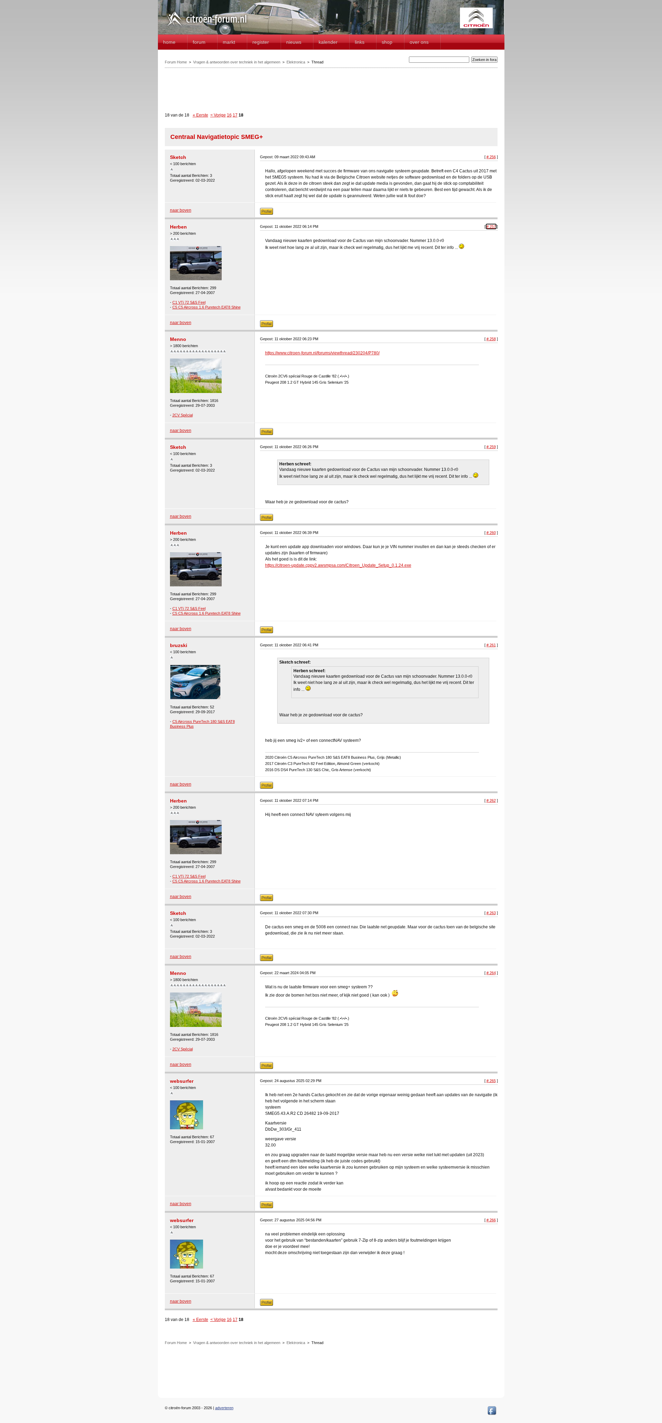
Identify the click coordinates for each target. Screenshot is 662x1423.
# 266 (491, 1220)
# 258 (491, 339)
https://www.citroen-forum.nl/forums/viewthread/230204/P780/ (322, 353)
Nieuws (293, 42)
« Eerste (200, 115)
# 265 (491, 1081)
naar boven (180, 210)
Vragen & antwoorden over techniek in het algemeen (236, 62)
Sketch (178, 157)
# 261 (491, 645)
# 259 (491, 447)
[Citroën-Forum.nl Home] (207, 26)
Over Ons (419, 42)
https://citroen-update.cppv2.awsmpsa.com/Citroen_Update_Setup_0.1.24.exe (338, 565)
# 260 (491, 533)
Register (260, 42)
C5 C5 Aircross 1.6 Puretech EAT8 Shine (206, 307)
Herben (178, 227)
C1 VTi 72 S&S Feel (188, 302)
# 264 (491, 973)
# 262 (491, 800)
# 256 (491, 157)
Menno (178, 339)
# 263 (491, 913)
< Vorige (218, 115)
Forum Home (176, 62)
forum (199, 42)
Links (359, 42)
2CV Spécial (182, 415)
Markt (229, 42)
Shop (387, 42)
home (169, 42)
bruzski (178, 645)
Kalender (328, 42)
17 (235, 115)
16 (229, 115)
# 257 (491, 226)
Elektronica (296, 62)
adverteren (224, 1408)
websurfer (181, 1081)
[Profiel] (266, 213)
